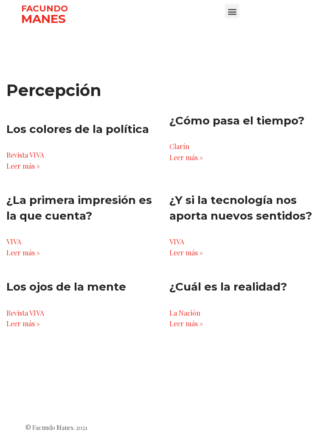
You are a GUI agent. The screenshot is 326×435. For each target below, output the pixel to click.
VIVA (13, 241)
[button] (232, 11)
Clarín (179, 146)
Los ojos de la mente (66, 287)
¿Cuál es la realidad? (228, 287)
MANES (43, 18)
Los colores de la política (77, 129)
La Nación (184, 312)
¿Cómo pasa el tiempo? (236, 120)
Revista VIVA (25, 154)
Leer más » (23, 165)
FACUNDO (44, 8)
